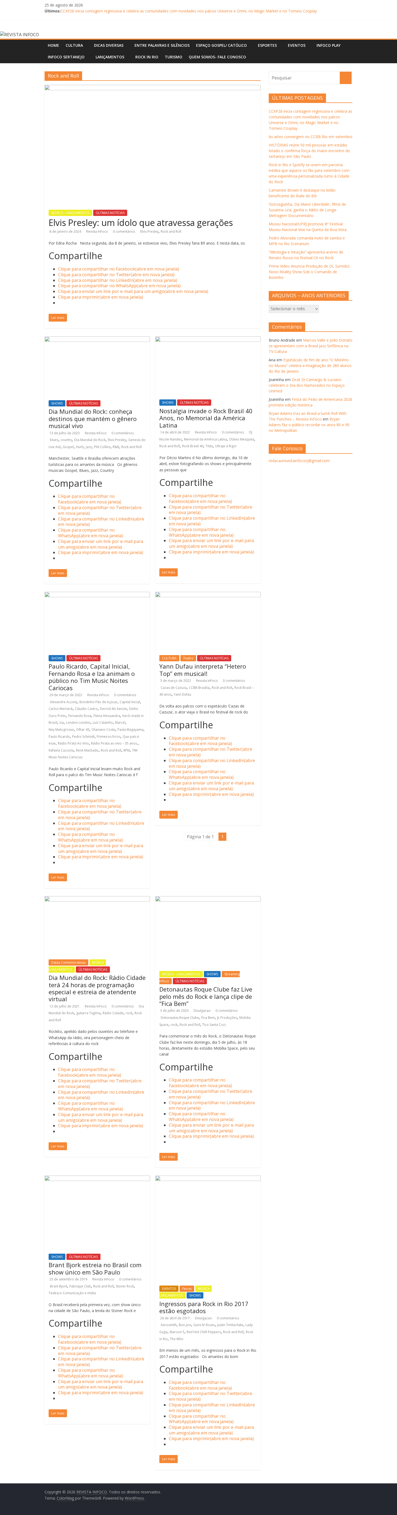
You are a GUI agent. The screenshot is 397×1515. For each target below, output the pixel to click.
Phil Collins (102, 447)
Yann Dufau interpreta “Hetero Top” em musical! (202, 669)
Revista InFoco (97, 231)
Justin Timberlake (230, 1325)
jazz (89, 447)
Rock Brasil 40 (192, 446)
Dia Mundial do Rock (90, 440)
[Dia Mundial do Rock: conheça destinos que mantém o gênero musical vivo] (97, 340)
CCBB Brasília (199, 687)
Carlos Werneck (61, 708)
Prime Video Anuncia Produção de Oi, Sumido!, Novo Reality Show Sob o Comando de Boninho (309, 271)
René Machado (87, 750)
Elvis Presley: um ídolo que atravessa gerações (141, 222)
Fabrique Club (80, 1286)
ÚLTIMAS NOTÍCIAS (110, 213)
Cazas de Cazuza (174, 687)
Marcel (120, 722)
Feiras (186, 1288)
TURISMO (173, 56)
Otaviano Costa (103, 729)
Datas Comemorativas (68, 962)
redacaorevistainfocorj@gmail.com (299, 460)
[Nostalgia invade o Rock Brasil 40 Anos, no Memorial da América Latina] (208, 340)
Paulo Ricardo (59, 736)
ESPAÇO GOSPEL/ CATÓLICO (221, 45)
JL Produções (227, 1017)
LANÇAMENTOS (110, 56)
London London (78, 722)
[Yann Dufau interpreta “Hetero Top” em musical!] (208, 595)
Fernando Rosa (79, 715)
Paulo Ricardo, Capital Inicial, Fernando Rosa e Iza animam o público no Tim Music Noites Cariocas (92, 677)
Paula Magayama (130, 729)
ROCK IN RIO (146, 56)
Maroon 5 (177, 1332)
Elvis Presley (149, 231)
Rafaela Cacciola (61, 750)
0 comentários (124, 231)
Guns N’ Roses (204, 1325)
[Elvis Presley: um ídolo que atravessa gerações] (153, 88)
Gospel (68, 447)
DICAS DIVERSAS (108, 45)
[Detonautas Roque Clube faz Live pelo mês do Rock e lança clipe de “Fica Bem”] (208, 899)
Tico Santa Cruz (214, 1024)
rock (129, 1013)
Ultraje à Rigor (226, 446)
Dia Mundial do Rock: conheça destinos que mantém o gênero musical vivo (93, 418)
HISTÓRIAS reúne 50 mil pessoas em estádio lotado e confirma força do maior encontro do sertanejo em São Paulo (309, 150)
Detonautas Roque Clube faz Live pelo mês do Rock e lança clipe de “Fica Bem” (205, 996)
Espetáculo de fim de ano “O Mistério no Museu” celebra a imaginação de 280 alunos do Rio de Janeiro (310, 365)
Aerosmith (169, 1325)
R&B (116, 447)
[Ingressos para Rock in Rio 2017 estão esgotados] (208, 1179)
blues (54, 440)
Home (53, 45)
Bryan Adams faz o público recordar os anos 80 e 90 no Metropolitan (309, 424)
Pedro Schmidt (83, 736)
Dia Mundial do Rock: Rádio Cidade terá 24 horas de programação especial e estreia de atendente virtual (97, 988)
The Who (176, 1339)
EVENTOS (296, 45)
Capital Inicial (130, 702)
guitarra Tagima (88, 1013)
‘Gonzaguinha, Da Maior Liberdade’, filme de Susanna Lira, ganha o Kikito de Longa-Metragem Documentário (307, 210)
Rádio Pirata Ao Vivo (73, 743)
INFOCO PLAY (329, 45)
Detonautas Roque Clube (180, 1017)
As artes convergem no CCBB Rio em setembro (310, 136)
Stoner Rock (125, 1286)
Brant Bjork (58, 1286)
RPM (126, 750)
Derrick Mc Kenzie (113, 708)
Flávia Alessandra (106, 715)
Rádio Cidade (113, 1013)
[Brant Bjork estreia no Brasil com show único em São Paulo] (97, 1179)
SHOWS (57, 403)
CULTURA (74, 45)
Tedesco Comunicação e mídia (72, 1293)
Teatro (188, 658)
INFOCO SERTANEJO (66, 56)
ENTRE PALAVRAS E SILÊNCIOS (162, 45)
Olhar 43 (82, 729)
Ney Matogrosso (61, 729)
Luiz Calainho (103, 722)
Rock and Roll (171, 231)
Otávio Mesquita (241, 439)
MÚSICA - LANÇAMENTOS (70, 213)
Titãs (209, 446)
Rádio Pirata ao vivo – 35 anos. (114, 743)
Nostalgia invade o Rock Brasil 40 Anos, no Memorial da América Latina (206, 418)
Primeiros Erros (108, 736)
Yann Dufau (182, 694)
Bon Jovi (185, 1325)
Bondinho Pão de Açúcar (98, 702)
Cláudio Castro (86, 708)
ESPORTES (267, 45)
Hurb (80, 447)
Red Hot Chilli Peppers (204, 1332)
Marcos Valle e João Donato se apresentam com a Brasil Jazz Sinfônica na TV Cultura (310, 346)
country (66, 440)
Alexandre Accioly (63, 702)
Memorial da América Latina (205, 439)
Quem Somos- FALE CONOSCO (217, 56)
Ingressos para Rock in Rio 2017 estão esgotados (203, 1307)
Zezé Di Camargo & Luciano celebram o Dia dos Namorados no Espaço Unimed (307, 385)
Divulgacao (202, 1010)
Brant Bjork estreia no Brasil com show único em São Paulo (95, 1268)
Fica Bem (208, 1017)
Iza (61, 722)
